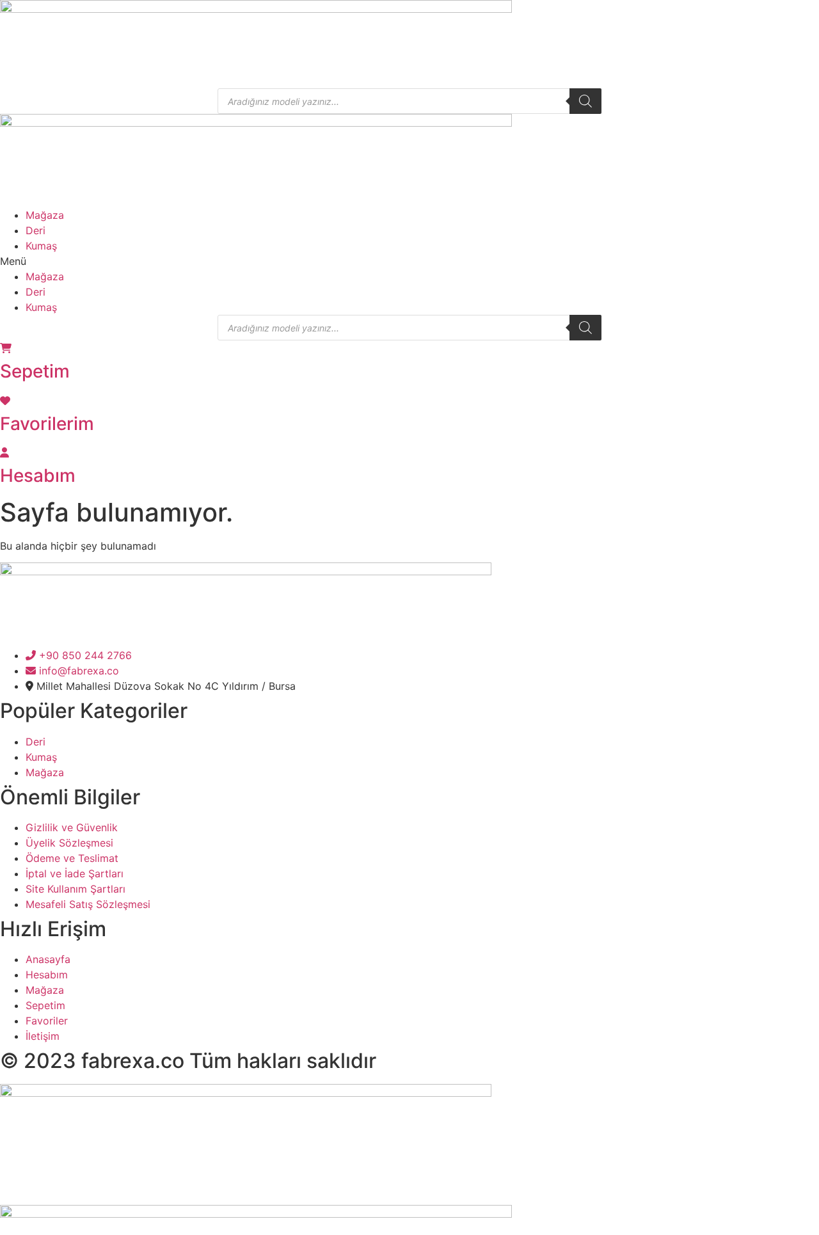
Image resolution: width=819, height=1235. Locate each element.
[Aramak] (585, 101)
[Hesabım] (4, 452)
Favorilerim (47, 423)
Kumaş (41, 245)
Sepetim (35, 371)
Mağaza (45, 215)
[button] (409, 261)
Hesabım (38, 475)
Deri (35, 230)
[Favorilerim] (5, 400)
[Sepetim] (6, 348)
